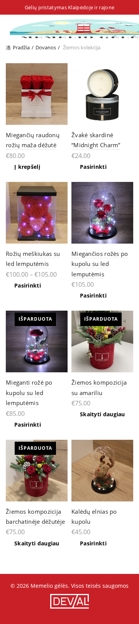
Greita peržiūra (61, 70)
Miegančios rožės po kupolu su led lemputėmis (99, 264)
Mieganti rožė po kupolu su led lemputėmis (29, 392)
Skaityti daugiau (102, 414)
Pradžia (21, 47)
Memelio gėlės (49, 585)
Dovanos (46, 47)
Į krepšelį (27, 166)
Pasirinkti (93, 166)
